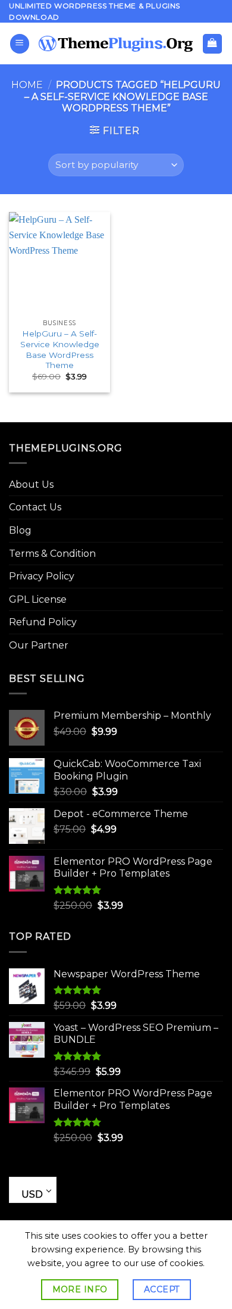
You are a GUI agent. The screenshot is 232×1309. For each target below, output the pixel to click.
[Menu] (19, 44)
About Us (31, 484)
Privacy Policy (41, 576)
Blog (20, 530)
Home (27, 85)
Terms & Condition (52, 553)
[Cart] (212, 44)
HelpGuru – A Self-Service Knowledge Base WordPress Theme (59, 349)
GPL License (38, 599)
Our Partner (38, 645)
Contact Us (35, 507)
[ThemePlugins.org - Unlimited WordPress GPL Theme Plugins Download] (116, 44)
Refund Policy (43, 622)
